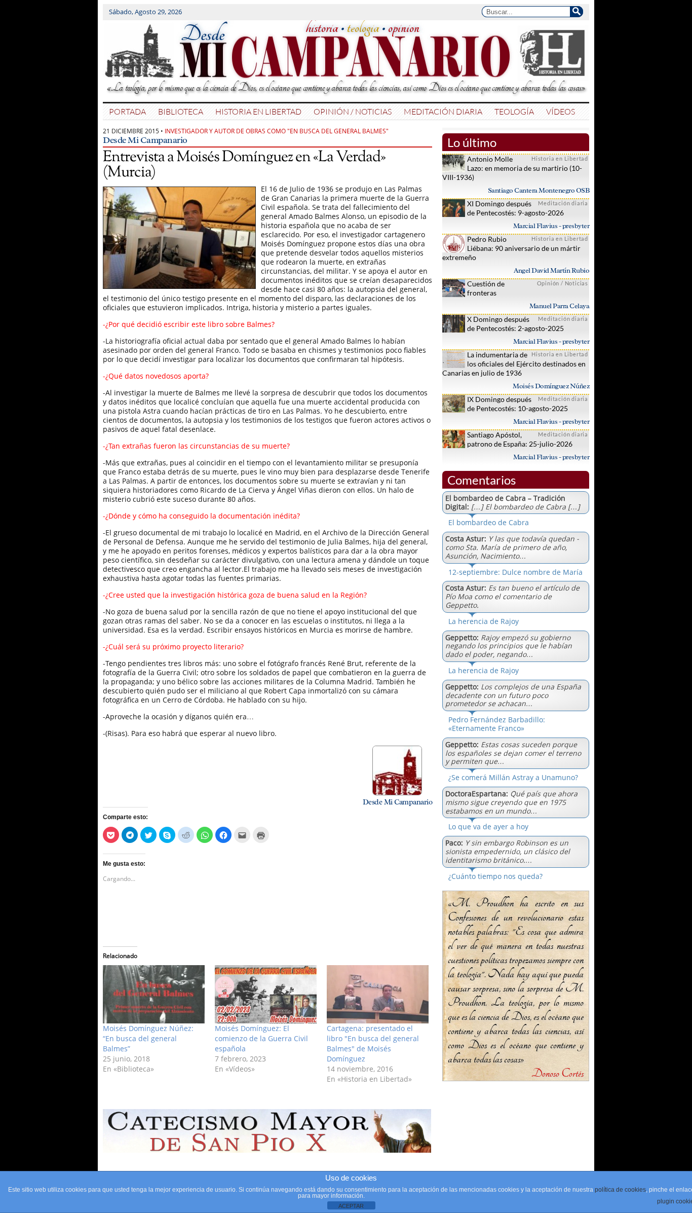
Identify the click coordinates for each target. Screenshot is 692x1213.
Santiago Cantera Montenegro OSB (539, 190)
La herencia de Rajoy (483, 621)
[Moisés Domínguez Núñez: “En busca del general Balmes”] (154, 994)
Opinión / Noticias (353, 111)
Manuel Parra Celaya (559, 306)
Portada (127, 111)
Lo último (471, 142)
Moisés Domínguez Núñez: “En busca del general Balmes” (148, 1038)
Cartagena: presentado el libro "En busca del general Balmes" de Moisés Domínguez (373, 1043)
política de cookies (620, 1189)
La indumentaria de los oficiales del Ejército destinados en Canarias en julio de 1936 (514, 363)
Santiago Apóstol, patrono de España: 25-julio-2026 (519, 439)
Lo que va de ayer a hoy (488, 826)
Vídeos (560, 111)
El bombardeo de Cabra (488, 522)
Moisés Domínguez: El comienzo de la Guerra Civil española (261, 1038)
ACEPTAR (351, 1206)
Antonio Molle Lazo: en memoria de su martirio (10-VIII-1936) (512, 168)
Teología (514, 111)
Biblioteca (180, 111)
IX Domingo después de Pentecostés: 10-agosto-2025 (517, 404)
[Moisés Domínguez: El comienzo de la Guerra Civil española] (266, 994)
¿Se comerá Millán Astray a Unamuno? (513, 777)
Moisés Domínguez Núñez (551, 386)
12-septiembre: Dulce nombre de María (515, 572)
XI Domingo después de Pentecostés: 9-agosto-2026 (515, 208)
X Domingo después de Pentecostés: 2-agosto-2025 (515, 324)
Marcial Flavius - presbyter (551, 226)
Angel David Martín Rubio (551, 270)
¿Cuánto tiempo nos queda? (495, 876)
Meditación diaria (443, 111)
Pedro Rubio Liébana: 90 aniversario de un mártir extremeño (511, 248)
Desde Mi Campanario (145, 139)
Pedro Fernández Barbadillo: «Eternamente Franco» (496, 724)
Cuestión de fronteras (486, 288)
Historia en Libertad (258, 111)
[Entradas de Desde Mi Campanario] (397, 792)
